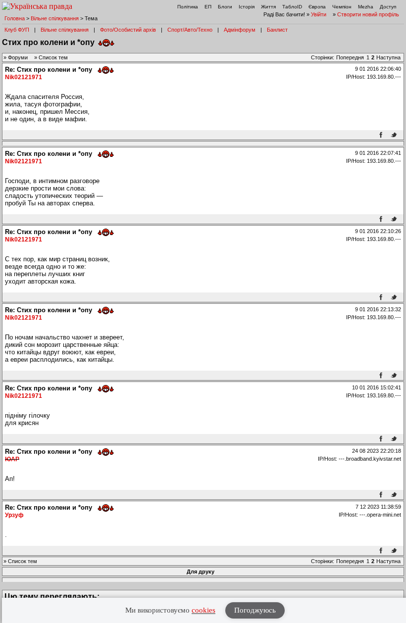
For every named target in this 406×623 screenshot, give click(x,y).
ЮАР (12, 459)
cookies (203, 610)
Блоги (225, 6)
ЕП (207, 6)
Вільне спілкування (55, 18)
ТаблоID (292, 6)
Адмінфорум (239, 30)
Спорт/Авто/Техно (189, 30)
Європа (317, 6)
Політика (187, 6)
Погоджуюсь (255, 610)
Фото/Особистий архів (128, 30)
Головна (14, 18)
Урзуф (14, 515)
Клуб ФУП (16, 30)
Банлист (277, 30)
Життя (268, 6)
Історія (246, 6)
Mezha (365, 6)
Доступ (388, 6)
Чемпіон (342, 6)
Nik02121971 (23, 77)
